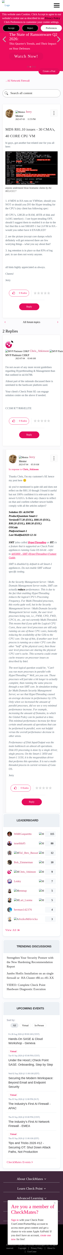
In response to (24, 469)
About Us (51, 1248)
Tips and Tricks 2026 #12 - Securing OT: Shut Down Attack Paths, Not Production (29, 1147)
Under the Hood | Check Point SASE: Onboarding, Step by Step (30, 1062)
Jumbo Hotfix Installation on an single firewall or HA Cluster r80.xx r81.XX (30, 975)
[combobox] (31, 93)
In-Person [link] (39, 1025)
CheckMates (19, 1162)
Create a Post (49, 71)
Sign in (15, 1220)
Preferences (51, 28)
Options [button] (56, 81)
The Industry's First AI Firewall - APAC (29, 1106)
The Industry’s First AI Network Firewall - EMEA (29, 1124)
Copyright (22, 1248)
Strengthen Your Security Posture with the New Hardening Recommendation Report (30, 962)
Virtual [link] (25, 1025)
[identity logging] (5, 322)
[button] (11, 28)
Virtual (13, 1051)
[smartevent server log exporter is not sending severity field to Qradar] (57, 322)
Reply (29, 306)
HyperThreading (37, 542)
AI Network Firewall (18, 80)
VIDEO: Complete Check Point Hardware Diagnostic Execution (26, 987)
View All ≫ (12, 930)
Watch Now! (26, 56)
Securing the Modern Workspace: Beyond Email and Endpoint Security (30, 1082)
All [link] (14, 1025)
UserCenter (31, 1252)
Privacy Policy (52, 18)
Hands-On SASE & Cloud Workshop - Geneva (25, 1041)
